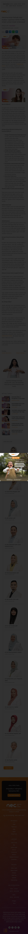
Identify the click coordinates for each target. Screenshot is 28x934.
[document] (14, 467)
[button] (26, 455)
